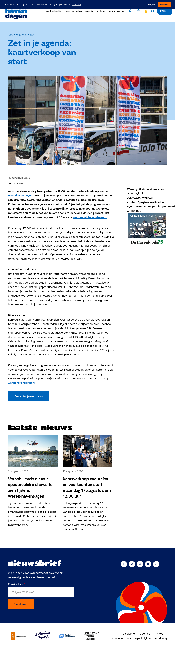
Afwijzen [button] (151, 5)
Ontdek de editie (53, 11)
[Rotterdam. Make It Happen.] (91, 636)
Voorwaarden (120, 638)
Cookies (145, 633)
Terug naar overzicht (21, 34)
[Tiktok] (140, 564)
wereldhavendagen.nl (21, 382)
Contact (121, 11)
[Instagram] (132, 564)
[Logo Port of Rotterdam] (67, 636)
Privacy (158, 633)
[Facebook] (124, 564)
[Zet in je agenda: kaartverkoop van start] (147, 229)
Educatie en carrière (85, 11)
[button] (152, 11)
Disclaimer (129, 633)
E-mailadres (16, 584)
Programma (69, 11)
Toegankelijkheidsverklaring (149, 638)
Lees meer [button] (76, 4)
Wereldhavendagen (16, 11)
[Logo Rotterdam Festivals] (42, 636)
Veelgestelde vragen (106, 11)
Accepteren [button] (165, 5)
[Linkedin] (156, 564)
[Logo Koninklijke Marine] (18, 636)
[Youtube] (148, 564)
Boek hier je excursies (28, 396)
